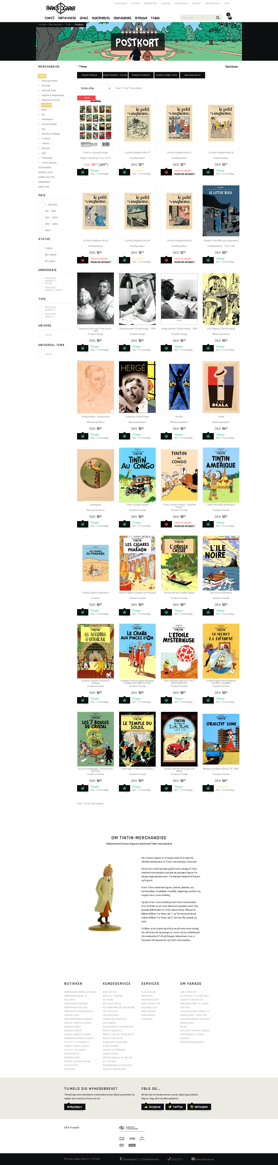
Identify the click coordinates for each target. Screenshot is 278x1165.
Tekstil (45, 143)
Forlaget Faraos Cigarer (195, 1030)
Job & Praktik (188, 992)
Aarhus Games (72, 1026)
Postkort (79, 24)
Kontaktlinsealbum (114, 1069)
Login (226, 3)
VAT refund (109, 1061)
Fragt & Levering (113, 996)
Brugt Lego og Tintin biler (118, 1034)
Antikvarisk (67, 18)
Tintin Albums (49, 162)
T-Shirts (46, 138)
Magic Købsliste (112, 1030)
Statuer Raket (49, 81)
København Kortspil (76, 1007)
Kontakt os (109, 992)
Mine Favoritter (150, 1003)
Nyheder (141, 18)
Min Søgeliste (149, 1007)
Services (150, 983)
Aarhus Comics (73, 1030)
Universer (44, 182)
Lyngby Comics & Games (77, 1034)
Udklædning (122, 18)
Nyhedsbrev (148, 1015)
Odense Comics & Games (78, 1023)
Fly (43, 114)
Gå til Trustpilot (71, 1127)
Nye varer (50, 255)
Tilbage (82, 66)
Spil (44, 153)
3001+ (47, 230)
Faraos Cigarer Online (77, 1061)
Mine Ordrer (148, 1011)
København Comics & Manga (80, 992)
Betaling (108, 999)
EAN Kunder (109, 1023)
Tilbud (48, 248)
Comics (50, 18)
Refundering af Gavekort (117, 1065)
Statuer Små (49, 90)
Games (84, 18)
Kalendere (47, 119)
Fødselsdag (187, 1023)
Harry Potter (46, 177)
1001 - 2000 (51, 217)
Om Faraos (191, 983)
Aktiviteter (71, 1065)
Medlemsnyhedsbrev (192, 1042)
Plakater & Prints (51, 100)
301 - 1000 (50, 211)
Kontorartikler (49, 124)
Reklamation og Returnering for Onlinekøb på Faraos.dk (119, 1007)
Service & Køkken (51, 134)
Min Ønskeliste (150, 999)
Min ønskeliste (212, 3)
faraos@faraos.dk (204, 1159)
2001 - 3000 (51, 224)
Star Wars (44, 167)
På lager (49, 261)
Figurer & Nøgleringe (53, 95)
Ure (43, 129)
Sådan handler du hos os (117, 1057)
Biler (44, 109)
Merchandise (55, 24)
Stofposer (47, 158)
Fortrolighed (111, 1015)
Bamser (46, 148)
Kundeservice (181, 3)
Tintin (68, 24)
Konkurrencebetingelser (195, 1019)
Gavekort (196, 3)
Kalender (165, 3)
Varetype (43, 187)
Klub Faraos (121, 3)
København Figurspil (76, 1003)
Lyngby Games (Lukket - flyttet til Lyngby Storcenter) (78, 1049)
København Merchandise (78, 1019)
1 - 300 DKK (50, 204)
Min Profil (147, 996)
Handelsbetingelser (115, 1019)
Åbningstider (150, 3)
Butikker (135, 3)
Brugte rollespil (113, 1038)
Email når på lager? (184, 174)
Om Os (183, 1026)
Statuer (46, 85)
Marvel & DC (45, 172)
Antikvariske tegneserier (118, 1026)
